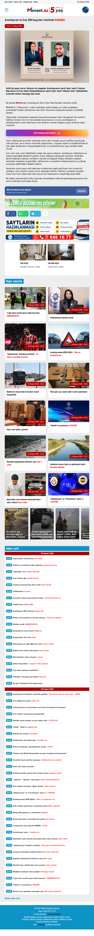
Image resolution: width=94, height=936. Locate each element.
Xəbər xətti (18, 2)
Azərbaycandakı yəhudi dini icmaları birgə (34, 773)
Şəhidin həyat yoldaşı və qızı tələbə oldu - (32, 720)
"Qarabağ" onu (23, 572)
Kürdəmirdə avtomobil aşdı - (27, 740)
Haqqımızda (27, 2)
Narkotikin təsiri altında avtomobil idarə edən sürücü (37, 839)
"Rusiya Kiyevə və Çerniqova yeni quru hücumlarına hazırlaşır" (36, 707)
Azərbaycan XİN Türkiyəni (25, 611)
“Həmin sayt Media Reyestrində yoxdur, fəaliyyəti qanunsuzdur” (37, 753)
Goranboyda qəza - (23, 832)
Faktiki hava (20, 604)
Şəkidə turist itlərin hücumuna (28, 650)
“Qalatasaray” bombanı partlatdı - (36, 845)
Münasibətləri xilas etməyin (25, 657)
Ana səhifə (8, 2)
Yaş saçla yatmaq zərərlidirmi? (23, 670)
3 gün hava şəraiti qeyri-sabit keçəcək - (33, 878)
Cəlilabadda (19, 591)
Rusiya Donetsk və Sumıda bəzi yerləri (31, 819)
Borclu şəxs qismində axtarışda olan (34, 891)
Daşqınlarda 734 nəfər (21, 637)
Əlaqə (35, 2)
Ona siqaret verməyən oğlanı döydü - (31, 786)
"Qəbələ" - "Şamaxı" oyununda (33, 780)
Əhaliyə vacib (22, 624)
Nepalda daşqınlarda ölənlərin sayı (29, 858)
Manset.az (21, 102)
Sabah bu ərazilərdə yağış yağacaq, (32, 565)
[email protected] (53, 914)
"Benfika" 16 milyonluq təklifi (26, 677)
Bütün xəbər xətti (12, 898)
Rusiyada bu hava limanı (24, 631)
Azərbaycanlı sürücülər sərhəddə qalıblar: (43, 694)
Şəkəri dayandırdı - (27, 664)
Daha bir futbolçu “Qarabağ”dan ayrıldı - (30, 747)
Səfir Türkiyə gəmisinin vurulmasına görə (33, 806)
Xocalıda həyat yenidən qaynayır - (34, 760)
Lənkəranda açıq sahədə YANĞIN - (27, 826)
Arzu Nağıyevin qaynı (23, 701)
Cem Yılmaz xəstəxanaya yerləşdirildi (25, 714)
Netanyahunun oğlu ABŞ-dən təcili (30, 644)
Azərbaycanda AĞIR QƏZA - (31, 799)
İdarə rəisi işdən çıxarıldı (20, 766)
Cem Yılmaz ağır (23, 578)
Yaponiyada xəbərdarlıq (24, 558)
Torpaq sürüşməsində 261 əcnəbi (29, 585)
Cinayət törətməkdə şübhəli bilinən (33, 852)
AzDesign (41, 924)
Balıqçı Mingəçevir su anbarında (27, 812)
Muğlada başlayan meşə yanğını (30, 872)
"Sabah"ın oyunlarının (23, 885)
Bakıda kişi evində (22, 734)
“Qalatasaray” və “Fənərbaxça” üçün (31, 793)
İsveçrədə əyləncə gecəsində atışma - (34, 598)
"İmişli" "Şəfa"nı (22, 727)
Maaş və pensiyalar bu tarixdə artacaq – (34, 618)
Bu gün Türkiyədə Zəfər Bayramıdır (24, 683)
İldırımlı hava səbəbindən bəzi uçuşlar (32, 865)
